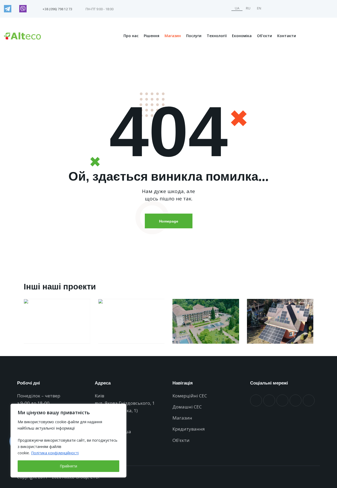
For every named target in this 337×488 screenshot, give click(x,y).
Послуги (193, 35)
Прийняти (68, 466)
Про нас (130, 35)
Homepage (168, 221)
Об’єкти (264, 35)
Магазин (173, 35)
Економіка (242, 35)
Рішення (151, 35)
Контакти (286, 35)
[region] (68, 440)
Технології (217, 35)
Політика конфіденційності (55, 452)
